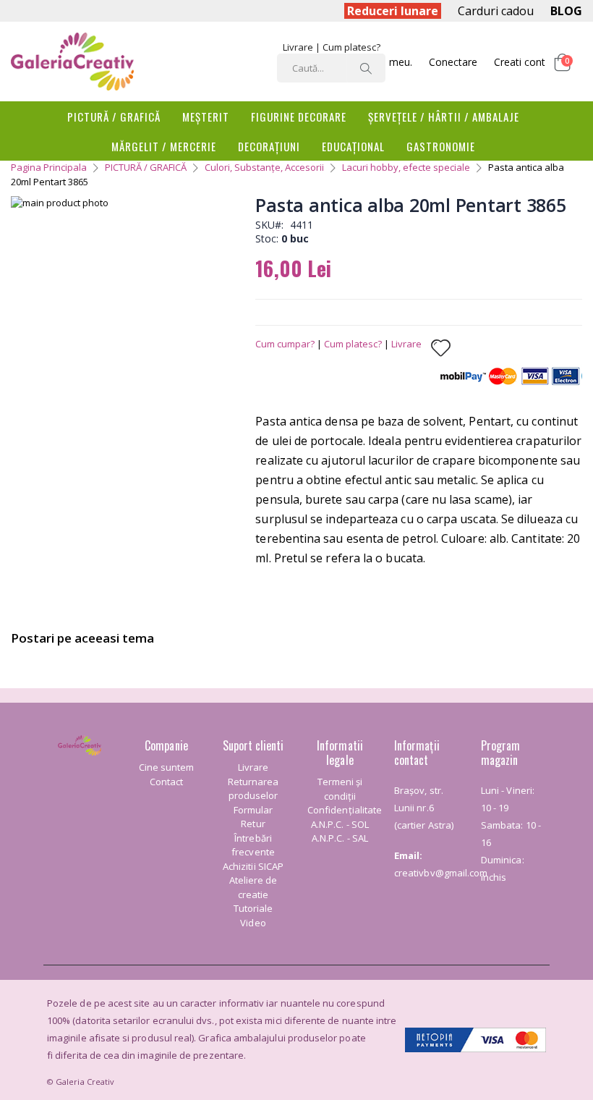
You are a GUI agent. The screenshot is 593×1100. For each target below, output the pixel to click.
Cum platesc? (351, 47)
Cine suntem (167, 767)
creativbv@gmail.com (440, 872)
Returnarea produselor (253, 789)
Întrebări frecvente (253, 845)
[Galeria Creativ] (72, 61)
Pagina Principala (49, 167)
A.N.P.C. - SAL (340, 838)
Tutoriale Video (253, 915)
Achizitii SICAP (253, 866)
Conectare (453, 62)
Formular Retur (253, 817)
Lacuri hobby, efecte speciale (406, 167)
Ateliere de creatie (253, 887)
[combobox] (331, 68)
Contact (166, 781)
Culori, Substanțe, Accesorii (264, 167)
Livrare (298, 47)
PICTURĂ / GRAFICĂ (146, 167)
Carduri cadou (496, 11)
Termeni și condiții (340, 789)
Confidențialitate (344, 809)
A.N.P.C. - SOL (340, 824)
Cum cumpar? (285, 343)
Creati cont (519, 62)
